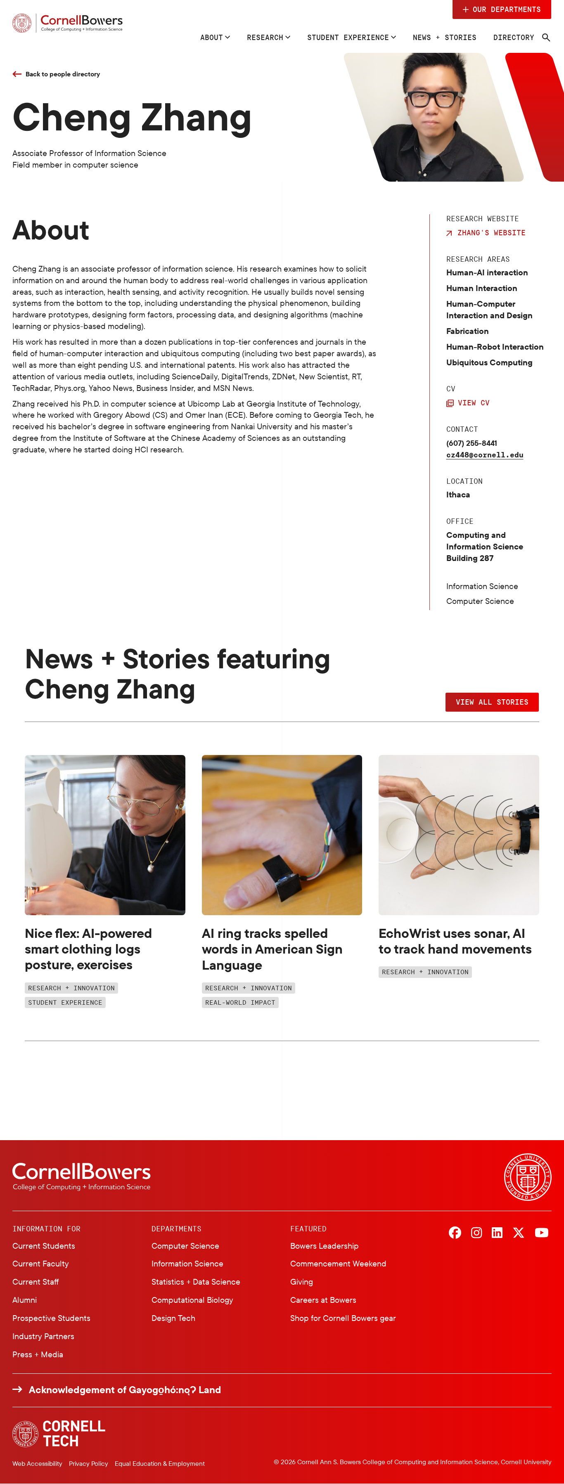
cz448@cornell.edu (485, 454)
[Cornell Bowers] (67, 23)
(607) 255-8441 (471, 443)
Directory (513, 37)
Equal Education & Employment (160, 1463)
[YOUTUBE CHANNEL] (542, 1233)
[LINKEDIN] (497, 1233)
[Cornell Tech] (58, 1433)
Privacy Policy (88, 1463)
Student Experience (348, 37)
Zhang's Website (491, 232)
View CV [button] (474, 402)
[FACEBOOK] (455, 1233)
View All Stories (492, 702)
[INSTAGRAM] (476, 1233)
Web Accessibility (37, 1463)
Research (265, 37)
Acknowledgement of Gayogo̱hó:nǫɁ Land (125, 1390)
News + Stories (444, 37)
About (211, 37)
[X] (518, 1233)
